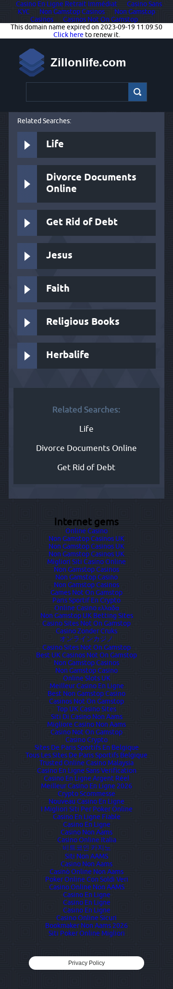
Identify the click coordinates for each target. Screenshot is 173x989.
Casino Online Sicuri (86, 918)
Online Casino (86, 531)
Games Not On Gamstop (86, 592)
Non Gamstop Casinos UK (86, 538)
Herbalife (67, 355)
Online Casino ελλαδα (86, 608)
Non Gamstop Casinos (72, 11)
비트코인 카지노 (86, 847)
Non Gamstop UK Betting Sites (86, 615)
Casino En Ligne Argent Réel (86, 778)
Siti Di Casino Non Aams (87, 716)
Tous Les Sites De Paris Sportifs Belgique (86, 755)
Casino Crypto (86, 740)
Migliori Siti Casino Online (86, 561)
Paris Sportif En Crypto (86, 600)
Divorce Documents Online (91, 183)
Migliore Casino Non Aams (86, 724)
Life (55, 144)
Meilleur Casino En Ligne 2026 (86, 786)
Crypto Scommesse (86, 793)
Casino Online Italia (86, 840)
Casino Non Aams (86, 832)
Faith (58, 289)
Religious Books (83, 322)
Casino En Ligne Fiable (87, 817)
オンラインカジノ (86, 638)
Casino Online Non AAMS (86, 887)
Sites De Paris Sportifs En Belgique (87, 747)
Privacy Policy (86, 963)
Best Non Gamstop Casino (86, 693)
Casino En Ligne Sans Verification (86, 770)
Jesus (59, 255)
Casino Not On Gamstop (86, 732)
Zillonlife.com (88, 62)
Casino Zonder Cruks (86, 631)
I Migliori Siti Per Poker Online (87, 809)
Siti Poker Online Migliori (87, 933)
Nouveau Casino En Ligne (86, 801)
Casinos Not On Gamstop (100, 19)
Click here (68, 35)
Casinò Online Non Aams (86, 871)
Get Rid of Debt (82, 222)
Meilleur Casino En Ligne (86, 686)
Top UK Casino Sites (86, 709)
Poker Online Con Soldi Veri (86, 879)
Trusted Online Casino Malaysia (86, 763)
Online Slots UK (87, 678)
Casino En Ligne (87, 824)
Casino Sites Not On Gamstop (86, 623)
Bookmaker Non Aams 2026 (86, 925)
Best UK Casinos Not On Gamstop (86, 655)
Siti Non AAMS (86, 856)
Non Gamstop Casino (86, 577)
